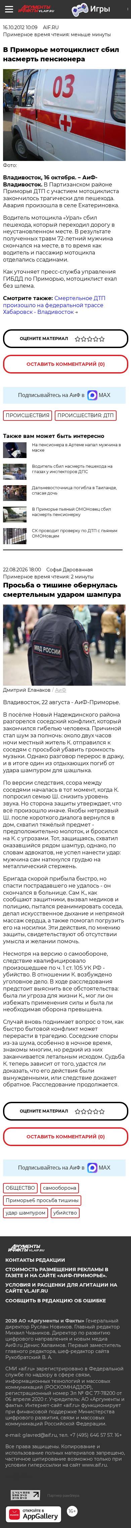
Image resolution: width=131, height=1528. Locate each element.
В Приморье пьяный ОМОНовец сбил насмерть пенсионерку (71, 512)
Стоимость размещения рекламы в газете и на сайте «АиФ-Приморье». (56, 1272)
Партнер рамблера (63, 1495)
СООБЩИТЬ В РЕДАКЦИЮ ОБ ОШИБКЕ (55, 1301)
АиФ (60, 690)
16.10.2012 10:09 (20, 27)
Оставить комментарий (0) (66, 364)
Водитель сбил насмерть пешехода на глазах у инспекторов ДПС (72, 469)
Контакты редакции (35, 1260)
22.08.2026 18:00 (22, 570)
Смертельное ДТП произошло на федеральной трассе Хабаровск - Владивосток (54, 305)
